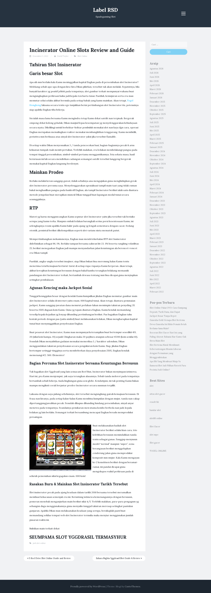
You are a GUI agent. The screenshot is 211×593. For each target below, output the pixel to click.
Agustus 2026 (156, 68)
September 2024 (158, 163)
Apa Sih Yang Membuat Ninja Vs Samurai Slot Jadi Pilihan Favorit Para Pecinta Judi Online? (168, 365)
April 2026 (155, 85)
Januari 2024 (156, 196)
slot (151, 386)
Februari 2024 (157, 192)
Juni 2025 (154, 126)
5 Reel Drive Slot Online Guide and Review (49, 558)
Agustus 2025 (156, 118)
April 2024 (155, 184)
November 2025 (157, 106)
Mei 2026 (154, 81)
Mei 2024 (154, 180)
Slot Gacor (155, 426)
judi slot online (39, 543)
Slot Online (82, 56)
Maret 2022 (155, 287)
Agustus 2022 (156, 267)
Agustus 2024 (156, 168)
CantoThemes (132, 586)
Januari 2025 (156, 147)
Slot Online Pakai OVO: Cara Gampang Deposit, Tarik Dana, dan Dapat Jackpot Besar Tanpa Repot (168, 312)
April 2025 (155, 134)
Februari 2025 (157, 143)
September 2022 (158, 263)
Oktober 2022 (156, 259)
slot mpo (154, 434)
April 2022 (155, 283)
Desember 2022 (157, 250)
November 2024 (157, 155)
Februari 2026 (157, 93)
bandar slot (155, 410)
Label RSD (105, 10)
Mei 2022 (154, 279)
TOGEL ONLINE (158, 451)
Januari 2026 (156, 97)
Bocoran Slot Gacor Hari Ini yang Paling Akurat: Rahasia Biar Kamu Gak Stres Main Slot (168, 336)
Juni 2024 (154, 176)
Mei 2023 (154, 230)
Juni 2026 (154, 77)
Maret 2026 (155, 89)
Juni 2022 (154, 275)
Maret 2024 (155, 188)
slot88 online (156, 418)
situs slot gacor (157, 394)
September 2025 (158, 114)
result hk (154, 402)
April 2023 (155, 234)
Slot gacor (155, 442)
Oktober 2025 (156, 110)
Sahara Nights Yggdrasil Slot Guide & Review (118, 558)
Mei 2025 (154, 130)
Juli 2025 (154, 122)
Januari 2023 (156, 246)
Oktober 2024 (156, 159)
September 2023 (157, 213)
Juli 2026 (154, 73)
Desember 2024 (157, 151)
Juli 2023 (154, 221)
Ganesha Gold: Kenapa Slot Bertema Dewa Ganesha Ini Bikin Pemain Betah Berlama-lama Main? (168, 324)
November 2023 (157, 205)
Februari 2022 (157, 291)
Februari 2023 (156, 242)
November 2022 (157, 254)
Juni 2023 (154, 225)
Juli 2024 (154, 172)
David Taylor (62, 56)
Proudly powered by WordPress (87, 586)
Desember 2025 (157, 102)
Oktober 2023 (156, 209)
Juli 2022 (154, 271)
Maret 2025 (155, 139)
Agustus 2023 (156, 217)
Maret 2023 (155, 238)
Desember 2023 (157, 201)
